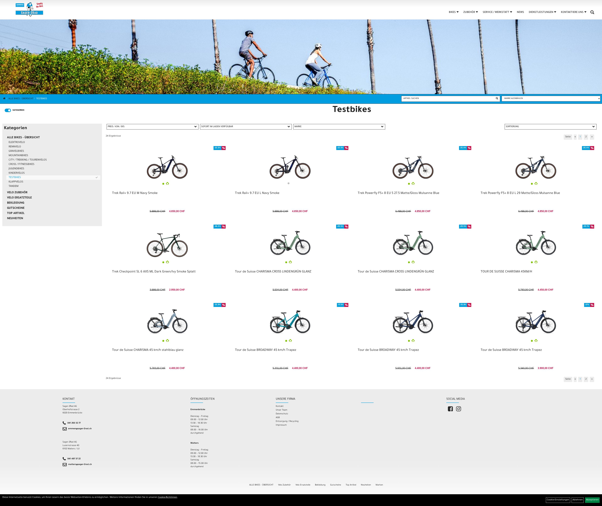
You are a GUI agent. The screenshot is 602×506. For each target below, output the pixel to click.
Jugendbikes (16, 168)
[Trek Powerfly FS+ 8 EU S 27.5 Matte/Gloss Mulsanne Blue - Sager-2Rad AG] (413, 163)
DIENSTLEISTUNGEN (541, 12)
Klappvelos (16, 182)
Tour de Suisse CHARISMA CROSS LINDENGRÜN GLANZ (273, 272)
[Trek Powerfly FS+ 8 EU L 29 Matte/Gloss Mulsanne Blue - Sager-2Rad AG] (536, 163)
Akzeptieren (592, 500)
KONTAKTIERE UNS (572, 12)
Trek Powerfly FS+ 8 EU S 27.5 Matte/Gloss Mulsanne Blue (398, 193)
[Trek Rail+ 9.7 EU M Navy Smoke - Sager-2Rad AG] (167, 163)
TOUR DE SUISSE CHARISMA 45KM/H (506, 272)
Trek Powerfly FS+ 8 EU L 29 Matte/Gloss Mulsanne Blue (520, 193)
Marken (379, 485)
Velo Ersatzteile (19, 198)
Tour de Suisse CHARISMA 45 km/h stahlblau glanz (147, 350)
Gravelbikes (16, 151)
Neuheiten (15, 218)
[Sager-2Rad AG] (29, 9)
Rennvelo (15, 146)
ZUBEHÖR (469, 12)
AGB (278, 417)
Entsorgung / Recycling (287, 421)
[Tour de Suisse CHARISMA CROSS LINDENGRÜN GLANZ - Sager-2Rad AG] (290, 241)
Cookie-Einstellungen (558, 500)
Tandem (13, 186)
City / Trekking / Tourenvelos (28, 160)
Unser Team (281, 410)
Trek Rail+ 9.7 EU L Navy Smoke (257, 193)
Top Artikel (15, 213)
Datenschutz (282, 414)
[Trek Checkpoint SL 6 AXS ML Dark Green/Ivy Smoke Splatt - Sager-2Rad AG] (167, 242)
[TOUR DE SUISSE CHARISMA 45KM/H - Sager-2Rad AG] (536, 241)
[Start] (4, 99)
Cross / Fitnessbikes (21, 164)
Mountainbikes (18, 155)
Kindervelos (17, 173)
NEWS (520, 12)
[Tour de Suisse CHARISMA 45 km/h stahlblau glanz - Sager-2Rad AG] (167, 320)
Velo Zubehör (17, 192)
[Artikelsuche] (592, 13)
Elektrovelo (17, 142)
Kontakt (280, 406)
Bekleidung (15, 203)
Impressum (281, 425)
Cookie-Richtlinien (167, 497)
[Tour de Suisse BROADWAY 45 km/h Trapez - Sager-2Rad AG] (290, 320)
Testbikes (41, 99)
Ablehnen (578, 500)
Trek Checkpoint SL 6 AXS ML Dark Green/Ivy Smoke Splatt (154, 272)
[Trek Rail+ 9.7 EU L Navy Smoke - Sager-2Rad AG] (290, 163)
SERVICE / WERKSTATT (496, 12)
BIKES (452, 12)
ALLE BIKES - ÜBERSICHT (20, 99)
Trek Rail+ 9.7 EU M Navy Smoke (135, 193)
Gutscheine (15, 208)
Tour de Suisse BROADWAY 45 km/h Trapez (265, 350)
